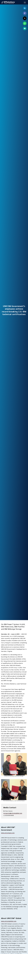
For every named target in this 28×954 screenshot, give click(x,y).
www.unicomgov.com (8, 833)
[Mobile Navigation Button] (25, 2)
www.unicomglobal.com (8, 921)
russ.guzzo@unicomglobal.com (12, 813)
